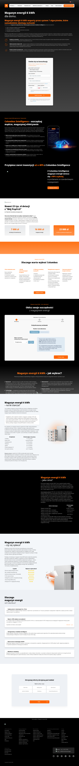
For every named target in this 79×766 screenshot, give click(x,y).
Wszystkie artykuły (36, 730)
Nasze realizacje (59, 5)
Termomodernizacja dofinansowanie (53, 737)
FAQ (33, 740)
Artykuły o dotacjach (36, 737)
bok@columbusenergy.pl (65, 751)
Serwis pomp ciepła (22, 732)
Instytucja (39, 691)
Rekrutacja (63, 734)
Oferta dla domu (8, 729)
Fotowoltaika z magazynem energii (53, 734)
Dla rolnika (6, 752)
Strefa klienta (63, 733)
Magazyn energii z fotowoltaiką (36, 71)
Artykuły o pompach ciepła (37, 733)
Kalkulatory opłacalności (37, 5)
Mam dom (25, 687)
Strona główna (34, 719)
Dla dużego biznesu (8, 751)
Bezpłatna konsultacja (69, 5)
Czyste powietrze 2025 (50, 736)
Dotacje (47, 5)
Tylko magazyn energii (34, 69)
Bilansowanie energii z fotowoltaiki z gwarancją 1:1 (24, 734)
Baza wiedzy (35, 729)
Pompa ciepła (7, 736)
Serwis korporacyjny (64, 736)
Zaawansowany (44, 332)
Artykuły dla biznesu (36, 739)
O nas (52, 5)
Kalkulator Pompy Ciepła (23, 742)
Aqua (5, 739)
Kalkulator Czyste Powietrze (23, 743)
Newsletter (49, 730)
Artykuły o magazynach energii (38, 734)
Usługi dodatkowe (22, 729)
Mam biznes (53, 687)
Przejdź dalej (61, 357)
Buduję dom (39, 687)
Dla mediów (63, 737)
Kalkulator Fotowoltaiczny (23, 739)
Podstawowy (34, 332)
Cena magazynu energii (46, 492)
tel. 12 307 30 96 (64, 749)
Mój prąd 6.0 (49, 732)
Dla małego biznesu (8, 749)
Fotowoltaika (7, 730)
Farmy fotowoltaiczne (53, 691)
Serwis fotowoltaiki (22, 730)
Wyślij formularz (38, 95)
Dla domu (12, 5)
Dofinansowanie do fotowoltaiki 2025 (53, 733)
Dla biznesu (20, 5)
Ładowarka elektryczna (8, 737)
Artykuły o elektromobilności (38, 736)
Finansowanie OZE (22, 736)
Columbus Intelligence (8, 733)
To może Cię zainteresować (53, 729)
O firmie (62, 730)
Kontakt (62, 732)
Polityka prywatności (64, 742)
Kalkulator (68, 624)
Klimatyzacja (7, 740)
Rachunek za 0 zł (27, 5)
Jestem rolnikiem (25, 691)
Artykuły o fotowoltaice (37, 732)
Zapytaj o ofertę (39, 292)
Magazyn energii (8, 453)
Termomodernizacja (8, 734)
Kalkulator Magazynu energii (23, 740)
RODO (62, 740)
